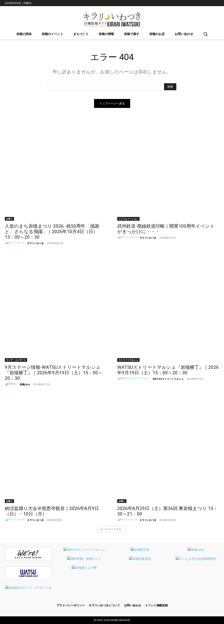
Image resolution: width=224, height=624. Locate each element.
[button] (205, 34)
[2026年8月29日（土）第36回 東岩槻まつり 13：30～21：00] (168, 452)
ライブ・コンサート (16, 359)
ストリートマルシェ (128, 359)
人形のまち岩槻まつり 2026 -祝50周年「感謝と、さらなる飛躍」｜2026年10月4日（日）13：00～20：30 (52, 232)
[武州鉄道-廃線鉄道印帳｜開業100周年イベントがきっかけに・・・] (168, 170)
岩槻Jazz (25, 384)
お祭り (9, 218)
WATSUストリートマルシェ (168, 378)
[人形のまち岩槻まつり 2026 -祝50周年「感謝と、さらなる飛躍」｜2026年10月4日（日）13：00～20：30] (56, 170)
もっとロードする (110, 529)
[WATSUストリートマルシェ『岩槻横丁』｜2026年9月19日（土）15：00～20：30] (168, 311)
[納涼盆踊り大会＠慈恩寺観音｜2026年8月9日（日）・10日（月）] (56, 452)
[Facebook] (186, 3)
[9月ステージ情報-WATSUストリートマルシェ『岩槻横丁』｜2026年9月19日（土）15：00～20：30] (56, 311)
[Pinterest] (204, 3)
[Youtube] (216, 3)
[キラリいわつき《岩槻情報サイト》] (112, 19)
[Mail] (198, 3)
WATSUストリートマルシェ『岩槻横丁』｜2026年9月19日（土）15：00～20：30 (168, 370)
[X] (210, 3)
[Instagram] (192, 3)
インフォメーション (128, 218)
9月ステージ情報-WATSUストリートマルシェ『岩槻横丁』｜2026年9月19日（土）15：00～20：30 (54, 373)
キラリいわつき (35, 243)
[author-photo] (15, 243)
